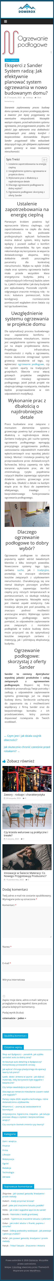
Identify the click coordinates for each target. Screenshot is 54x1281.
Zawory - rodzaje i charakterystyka (24, 794)
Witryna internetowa (13, 979)
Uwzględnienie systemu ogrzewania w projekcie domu (27, 173)
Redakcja (6, 1168)
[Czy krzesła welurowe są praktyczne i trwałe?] (27, 805)
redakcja (29, 97)
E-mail (6, 963)
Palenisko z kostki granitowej (24, 1214)
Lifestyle (6, 1154)
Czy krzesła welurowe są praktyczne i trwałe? (26, 833)
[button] (43, 159)
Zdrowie (6, 1177)
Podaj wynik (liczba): (13, 1012)
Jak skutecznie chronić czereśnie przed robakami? (27, 749)
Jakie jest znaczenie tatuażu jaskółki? (26, 1205)
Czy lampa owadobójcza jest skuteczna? (21, 1087)
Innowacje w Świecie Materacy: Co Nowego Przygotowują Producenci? (25, 874)
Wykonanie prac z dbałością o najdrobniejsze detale (23, 179)
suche (20, 570)
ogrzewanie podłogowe (31, 364)
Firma (5, 1150)
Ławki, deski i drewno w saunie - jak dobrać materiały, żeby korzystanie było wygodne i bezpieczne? (23, 1079)
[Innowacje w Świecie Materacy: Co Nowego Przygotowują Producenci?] (27, 846)
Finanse (6, 1145)
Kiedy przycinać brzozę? (22, 1201)
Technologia (8, 1172)
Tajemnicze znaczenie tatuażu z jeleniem (31, 1218)
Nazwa (7, 946)
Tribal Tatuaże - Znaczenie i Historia (27, 1245)
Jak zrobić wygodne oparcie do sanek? (28, 1210)
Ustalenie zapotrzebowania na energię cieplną (27, 165)
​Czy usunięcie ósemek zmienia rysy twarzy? (23, 1124)
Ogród (5, 1163)
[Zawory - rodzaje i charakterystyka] (27, 767)
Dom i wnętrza (12, 60)
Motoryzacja (8, 1159)
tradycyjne (43, 570)
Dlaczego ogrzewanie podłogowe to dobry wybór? (26, 186)
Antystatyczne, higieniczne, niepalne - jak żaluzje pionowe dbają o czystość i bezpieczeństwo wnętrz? (26, 1117)
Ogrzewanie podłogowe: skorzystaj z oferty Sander (26, 193)
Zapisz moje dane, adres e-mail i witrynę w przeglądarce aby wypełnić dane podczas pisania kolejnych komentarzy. (25, 1003)
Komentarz (9, 905)
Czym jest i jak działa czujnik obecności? (22, 738)
